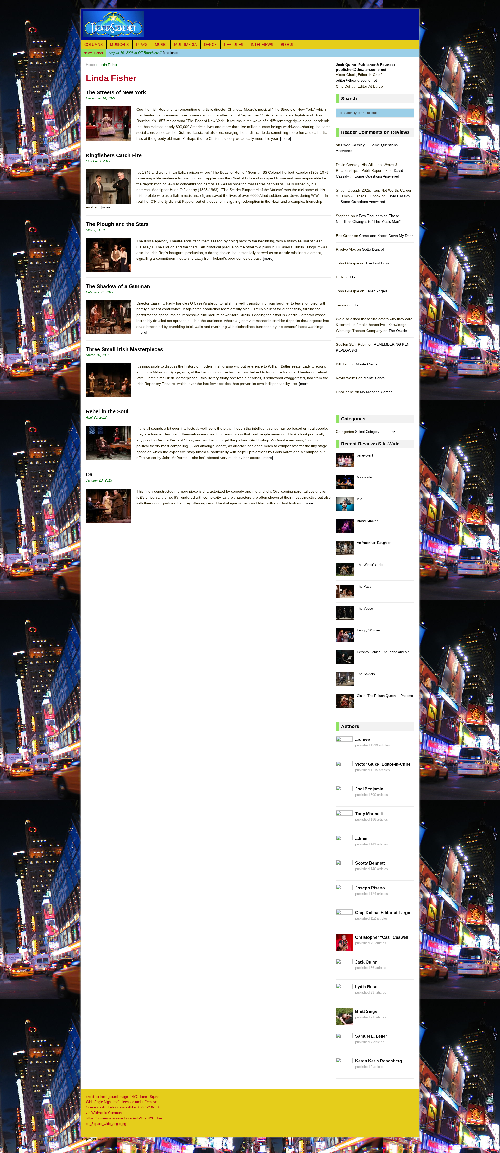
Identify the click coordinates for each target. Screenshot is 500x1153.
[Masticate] (345, 486)
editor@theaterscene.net (356, 80)
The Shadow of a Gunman (118, 286)
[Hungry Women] (345, 639)
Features (233, 44)
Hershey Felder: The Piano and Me (383, 652)
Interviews (262, 44)
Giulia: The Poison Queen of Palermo (385, 696)
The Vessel (365, 608)
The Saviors (366, 674)
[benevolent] (345, 464)
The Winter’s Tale (370, 565)
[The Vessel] (345, 617)
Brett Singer (367, 1011)
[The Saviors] (345, 683)
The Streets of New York (116, 92)
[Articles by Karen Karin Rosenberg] (344, 1071)
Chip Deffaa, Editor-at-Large (382, 912)
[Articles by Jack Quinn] (344, 972)
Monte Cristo (366, 364)
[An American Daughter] (345, 552)
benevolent (365, 455)
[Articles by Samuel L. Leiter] (344, 1046)
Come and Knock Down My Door (386, 235)
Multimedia (185, 44)
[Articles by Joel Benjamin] (344, 799)
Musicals (119, 44)
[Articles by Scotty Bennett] (344, 873)
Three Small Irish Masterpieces (124, 349)
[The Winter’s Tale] (345, 573)
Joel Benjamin (369, 789)
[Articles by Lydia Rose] (344, 997)
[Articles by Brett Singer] (344, 1022)
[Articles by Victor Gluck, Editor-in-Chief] (344, 774)
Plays (141, 44)
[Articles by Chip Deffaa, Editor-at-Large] (344, 923)
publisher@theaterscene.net (361, 69)
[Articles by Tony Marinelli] (344, 824)
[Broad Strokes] (345, 530)
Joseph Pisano (370, 888)
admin (361, 838)
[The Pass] (345, 595)
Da (89, 474)
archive (362, 739)
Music (161, 44)
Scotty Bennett (370, 863)
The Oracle (398, 330)
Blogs (287, 44)
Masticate (364, 477)
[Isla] (345, 508)
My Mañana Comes (376, 392)
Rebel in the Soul (107, 411)
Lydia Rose (366, 987)
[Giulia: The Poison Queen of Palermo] (345, 705)
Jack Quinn (366, 962)
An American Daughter (374, 543)
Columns (93, 44)
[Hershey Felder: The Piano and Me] (345, 661)
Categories (345, 431)
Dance (210, 44)
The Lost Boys (377, 263)
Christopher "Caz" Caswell (381, 937)
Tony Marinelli (369, 814)
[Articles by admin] (344, 849)
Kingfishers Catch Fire (114, 155)
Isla (136, 53)
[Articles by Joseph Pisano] (344, 898)
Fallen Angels (376, 291)
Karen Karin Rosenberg (378, 1061)
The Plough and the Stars (117, 224)
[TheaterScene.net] (250, 24)
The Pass (364, 586)
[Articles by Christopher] (344, 948)
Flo (352, 277)
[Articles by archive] (344, 750)
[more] (285, 138)
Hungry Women (368, 630)
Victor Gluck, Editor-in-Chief (382, 764)
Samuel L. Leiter (371, 1036)
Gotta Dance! (373, 249)
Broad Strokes (367, 521)
